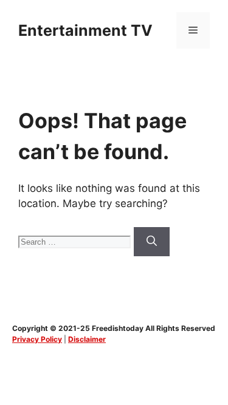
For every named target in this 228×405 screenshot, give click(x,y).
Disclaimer (87, 339)
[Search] (152, 241)
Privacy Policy (37, 339)
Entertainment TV (85, 30)
